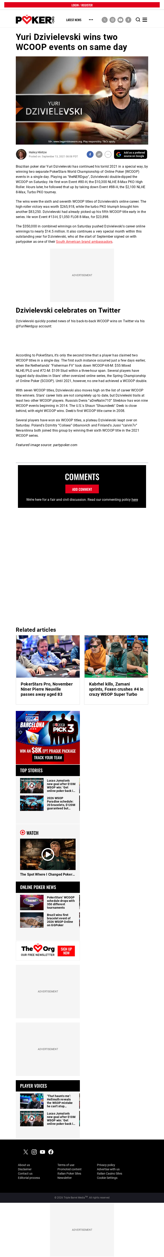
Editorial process (29, 1177)
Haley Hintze (38, 152)
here (135, 500)
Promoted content (69, 1169)
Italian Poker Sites (69, 1173)
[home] (35, 20)
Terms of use (65, 1165)
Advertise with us (108, 1169)
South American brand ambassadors (84, 242)
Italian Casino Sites (109, 1173)
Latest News (73, 20)
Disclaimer (25, 1169)
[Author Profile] (21, 154)
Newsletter (64, 1177)
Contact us (25, 1173)
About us (24, 1165)
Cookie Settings (107, 1177)
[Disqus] (82, 565)
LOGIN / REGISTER (82, 4)
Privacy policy (106, 1165)
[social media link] (105, 20)
